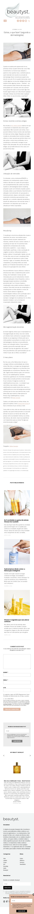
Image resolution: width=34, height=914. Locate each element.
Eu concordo (9, 699)
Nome (5, 672)
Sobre (21, 858)
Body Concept (16, 398)
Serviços (22, 862)
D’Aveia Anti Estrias (23, 403)
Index (4, 868)
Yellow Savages (13, 446)
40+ (4, 864)
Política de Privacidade (16, 736)
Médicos (22, 860)
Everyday (5, 866)
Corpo (5, 862)
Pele (4, 858)
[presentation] (3, 755)
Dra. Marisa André (16, 125)
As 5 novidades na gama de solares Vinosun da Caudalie (16, 521)
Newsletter (23, 864)
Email (5, 680)
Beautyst (5, 870)
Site (4, 687)
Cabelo (5, 860)
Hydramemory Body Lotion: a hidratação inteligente (14, 570)
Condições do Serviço (24, 736)
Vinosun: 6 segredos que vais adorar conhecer (16, 620)
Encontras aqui (17, 801)
